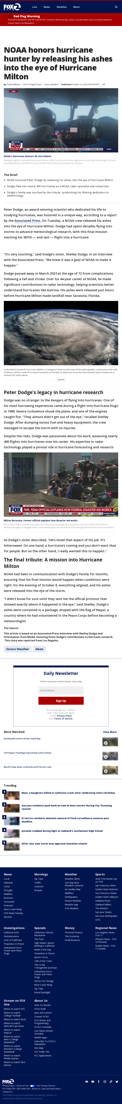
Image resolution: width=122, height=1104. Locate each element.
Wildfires (8, 894)
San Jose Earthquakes (106, 915)
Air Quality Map (73, 889)
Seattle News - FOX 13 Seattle (105, 947)
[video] (110, 741)
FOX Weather (71, 908)
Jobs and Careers (43, 1012)
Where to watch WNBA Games (12, 1057)
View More (110, 732)
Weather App (71, 904)
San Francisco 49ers (105, 885)
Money (70, 928)
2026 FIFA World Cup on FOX (106, 880)
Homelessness (11, 936)
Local (6, 878)
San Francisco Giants (106, 893)
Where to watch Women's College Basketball (13, 1049)
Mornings (41, 874)
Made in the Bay (42, 949)
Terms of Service (63, 718)
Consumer (9, 901)
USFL (98, 919)
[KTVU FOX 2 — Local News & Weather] (14, 7)
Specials (40, 928)
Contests (39, 886)
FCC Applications (42, 1055)
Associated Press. (27, 220)
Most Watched (14, 732)
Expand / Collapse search (116, 7)
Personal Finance (73, 932)
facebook (98, 1081)
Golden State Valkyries (106, 896)
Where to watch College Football (12, 1014)
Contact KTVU (41, 1016)
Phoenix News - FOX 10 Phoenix (105, 940)
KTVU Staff (39, 1008)
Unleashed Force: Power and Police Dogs (13, 950)
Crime (7, 886)
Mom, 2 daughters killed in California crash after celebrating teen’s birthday (68, 792)
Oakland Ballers (103, 904)
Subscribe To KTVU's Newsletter (45, 1043)
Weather (71, 874)
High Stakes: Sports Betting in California (44, 944)
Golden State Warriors (106, 889)
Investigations (14, 928)
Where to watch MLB (15, 1019)
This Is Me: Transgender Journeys (45, 966)
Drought (8, 890)
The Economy (72, 936)
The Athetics (101, 908)
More (76, 6)
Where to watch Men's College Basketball (12, 1039)
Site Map (38, 1047)
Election (8, 916)
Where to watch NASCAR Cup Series (14, 1025)
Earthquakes (71, 896)
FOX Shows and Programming (42, 1022)
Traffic (37, 882)
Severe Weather (51, 84)
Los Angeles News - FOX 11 (105, 934)
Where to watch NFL (14, 1008)
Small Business (72, 940)
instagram (104, 1081)
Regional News (106, 928)
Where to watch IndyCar (12, 1031)
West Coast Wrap (13, 909)
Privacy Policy (64, 715)
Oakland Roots (103, 900)
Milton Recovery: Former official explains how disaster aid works (41, 520)
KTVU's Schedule (42, 1026)
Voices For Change (44, 980)
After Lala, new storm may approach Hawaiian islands (54, 843)
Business (8, 897)
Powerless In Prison (14, 943)
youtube (92, 1081)
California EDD (11, 932)
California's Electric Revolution (44, 934)
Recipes (38, 890)
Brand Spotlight (42, 992)
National (8, 882)
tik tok (110, 1081)
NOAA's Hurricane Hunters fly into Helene (27, 156)
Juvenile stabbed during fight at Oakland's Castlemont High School (62, 830)
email (86, 1081)
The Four (39, 939)
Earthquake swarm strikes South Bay (22, 738)
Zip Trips (38, 878)
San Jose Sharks (103, 912)
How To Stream (42, 1005)
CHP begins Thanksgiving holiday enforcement (27, 752)
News (39, 649)
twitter (116, 1081)
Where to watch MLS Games (14, 1064)
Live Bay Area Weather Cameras (74, 884)
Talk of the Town (43, 960)
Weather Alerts (72, 878)
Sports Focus (41, 957)
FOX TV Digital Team (32, 84)
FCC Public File (41, 1051)
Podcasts (8, 905)
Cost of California (13, 940)
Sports (100, 874)
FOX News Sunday (13, 913)
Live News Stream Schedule (43, 1032)
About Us (40, 1000)
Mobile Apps (40, 1037)
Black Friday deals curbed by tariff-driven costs (27, 766)
